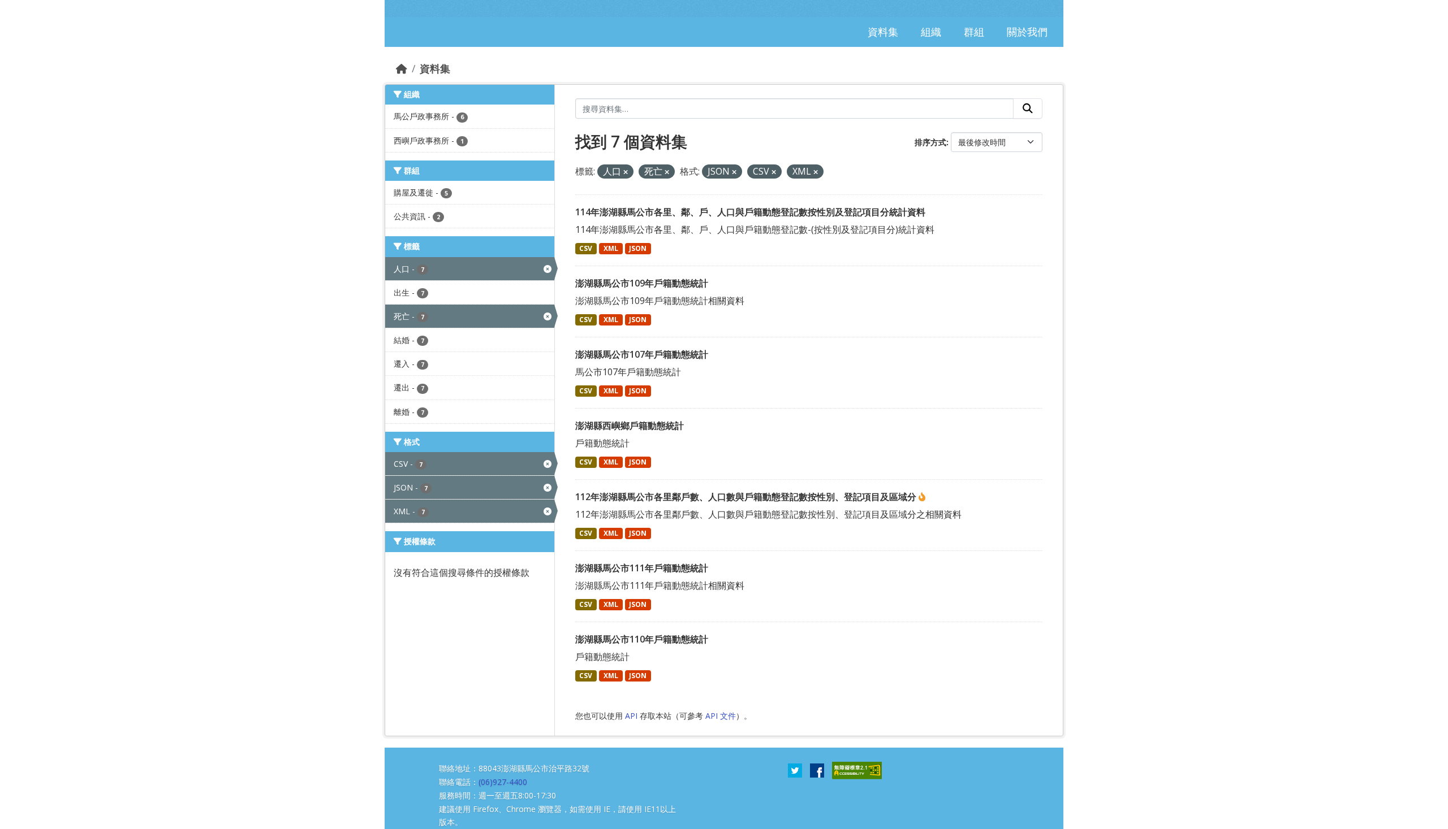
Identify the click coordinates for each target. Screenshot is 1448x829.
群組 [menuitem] (974, 31)
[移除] (625, 172)
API (631, 715)
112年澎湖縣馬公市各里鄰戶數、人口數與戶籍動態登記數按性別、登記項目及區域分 (747, 497)
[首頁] (401, 68)
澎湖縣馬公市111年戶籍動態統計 (641, 568)
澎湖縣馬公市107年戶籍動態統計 (641, 354)
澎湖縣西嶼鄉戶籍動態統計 (629, 425)
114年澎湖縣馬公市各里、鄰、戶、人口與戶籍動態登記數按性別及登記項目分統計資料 (750, 212)
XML (611, 248)
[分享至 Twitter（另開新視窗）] (795, 769)
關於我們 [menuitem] (1027, 31)
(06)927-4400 (503, 781)
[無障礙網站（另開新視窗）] (857, 769)
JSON (638, 248)
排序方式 (930, 142)
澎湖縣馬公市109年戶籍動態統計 (641, 283)
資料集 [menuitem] (883, 31)
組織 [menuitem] (931, 31)
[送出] (1027, 108)
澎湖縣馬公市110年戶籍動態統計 (641, 639)
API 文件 (720, 715)
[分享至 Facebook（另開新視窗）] (817, 769)
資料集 (435, 68)
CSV (585, 248)
